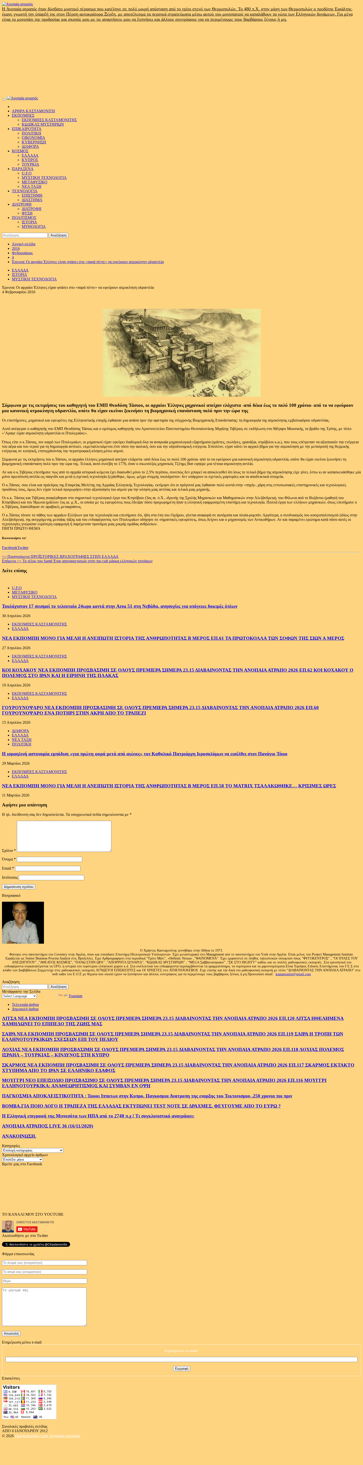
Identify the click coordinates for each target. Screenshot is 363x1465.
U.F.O (27, 173)
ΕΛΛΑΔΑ (30, 155)
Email (8, 868)
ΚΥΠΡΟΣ (30, 160)
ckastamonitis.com (32, 1435)
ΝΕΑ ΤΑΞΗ (31, 186)
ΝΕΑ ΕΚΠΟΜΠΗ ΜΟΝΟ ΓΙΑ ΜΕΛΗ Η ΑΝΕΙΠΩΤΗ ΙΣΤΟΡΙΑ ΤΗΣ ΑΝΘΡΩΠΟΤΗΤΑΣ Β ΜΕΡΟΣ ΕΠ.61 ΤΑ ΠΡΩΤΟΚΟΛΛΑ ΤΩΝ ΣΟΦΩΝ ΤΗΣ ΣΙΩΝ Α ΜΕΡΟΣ (173, 638)
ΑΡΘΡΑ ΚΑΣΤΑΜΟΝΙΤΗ (33, 111)
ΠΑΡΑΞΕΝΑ (23, 169)
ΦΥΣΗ (27, 213)
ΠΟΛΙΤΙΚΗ (31, 133)
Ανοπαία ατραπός (64, 1435)
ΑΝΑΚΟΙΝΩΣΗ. (19, 1136)
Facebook (9, 548)
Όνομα (9, 859)
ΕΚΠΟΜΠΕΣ (23, 115)
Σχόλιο (9, 850)
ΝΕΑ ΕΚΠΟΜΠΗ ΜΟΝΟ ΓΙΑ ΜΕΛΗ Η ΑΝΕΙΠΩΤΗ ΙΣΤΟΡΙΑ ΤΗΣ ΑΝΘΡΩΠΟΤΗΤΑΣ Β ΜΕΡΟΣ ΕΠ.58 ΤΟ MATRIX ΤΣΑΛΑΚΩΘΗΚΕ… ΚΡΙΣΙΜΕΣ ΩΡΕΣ (169, 785)
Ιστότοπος (10, 877)
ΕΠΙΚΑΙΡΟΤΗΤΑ (26, 129)
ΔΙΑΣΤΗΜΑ (32, 200)
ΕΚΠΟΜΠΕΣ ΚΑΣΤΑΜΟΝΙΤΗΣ (49, 120)
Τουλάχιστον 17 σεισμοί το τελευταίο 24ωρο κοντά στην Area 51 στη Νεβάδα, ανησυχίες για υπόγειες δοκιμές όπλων (119, 606)
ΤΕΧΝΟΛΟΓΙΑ (25, 191)
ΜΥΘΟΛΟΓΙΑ (34, 226)
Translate (75, 996)
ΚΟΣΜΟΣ (20, 151)
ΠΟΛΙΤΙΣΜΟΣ (24, 217)
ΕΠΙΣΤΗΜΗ (32, 195)
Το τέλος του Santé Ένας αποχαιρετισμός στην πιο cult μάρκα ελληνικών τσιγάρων (77, 561)
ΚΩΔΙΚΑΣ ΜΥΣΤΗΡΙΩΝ (43, 124)
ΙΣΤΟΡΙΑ (29, 222)
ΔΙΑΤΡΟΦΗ (22, 204)
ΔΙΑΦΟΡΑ (30, 146)
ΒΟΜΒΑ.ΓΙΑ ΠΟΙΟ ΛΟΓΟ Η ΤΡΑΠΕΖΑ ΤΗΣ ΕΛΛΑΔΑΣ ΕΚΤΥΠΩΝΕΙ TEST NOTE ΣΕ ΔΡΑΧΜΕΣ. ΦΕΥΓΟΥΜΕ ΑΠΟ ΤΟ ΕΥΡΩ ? (141, 1106)
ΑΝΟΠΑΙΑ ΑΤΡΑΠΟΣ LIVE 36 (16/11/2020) (47, 1126)
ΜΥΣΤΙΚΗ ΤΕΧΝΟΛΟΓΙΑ (44, 178)
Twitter (22, 548)
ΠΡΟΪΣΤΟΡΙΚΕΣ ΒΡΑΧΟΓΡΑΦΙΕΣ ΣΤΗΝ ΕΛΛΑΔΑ (60, 556)
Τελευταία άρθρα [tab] (25, 1004)
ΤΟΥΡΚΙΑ (30, 164)
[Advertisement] (181, 59)
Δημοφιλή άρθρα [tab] (25, 1009)
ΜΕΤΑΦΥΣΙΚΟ (34, 182)
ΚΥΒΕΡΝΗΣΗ (34, 142)
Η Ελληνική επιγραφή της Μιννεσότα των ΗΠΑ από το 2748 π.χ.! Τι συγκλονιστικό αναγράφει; (98, 1115)
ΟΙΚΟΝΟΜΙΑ (33, 138)
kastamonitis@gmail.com (293, 974)
